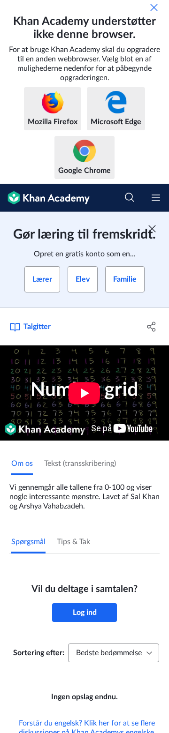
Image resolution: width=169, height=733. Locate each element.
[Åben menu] (155, 197)
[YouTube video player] (84, 393)
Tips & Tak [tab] (73, 542)
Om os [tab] (22, 463)
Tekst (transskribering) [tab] (80, 463)
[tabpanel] (84, 493)
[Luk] (153, 7)
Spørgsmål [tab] (28, 542)
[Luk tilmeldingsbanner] (152, 228)
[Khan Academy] (45, 197)
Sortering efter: (38, 653)
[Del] (152, 326)
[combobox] (113, 652)
